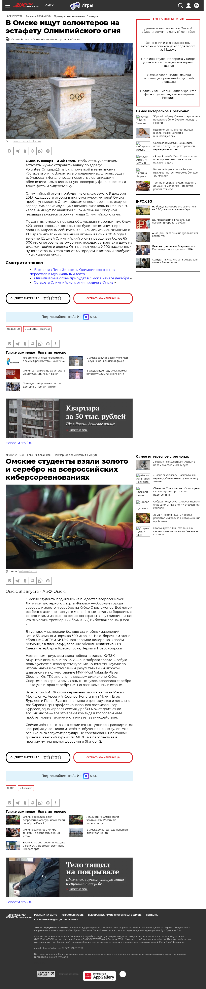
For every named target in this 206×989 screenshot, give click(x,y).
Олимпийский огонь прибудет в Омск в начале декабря (81, 278)
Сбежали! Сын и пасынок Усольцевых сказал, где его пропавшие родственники (176, 491)
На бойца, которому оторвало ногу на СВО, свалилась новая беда (174, 208)
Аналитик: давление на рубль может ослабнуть (175, 234)
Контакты (152, 915)
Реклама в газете (72, 915)
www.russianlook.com (27, 141)
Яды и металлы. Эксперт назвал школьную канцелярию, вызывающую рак (173, 133)
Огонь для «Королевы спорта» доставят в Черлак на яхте (42, 385)
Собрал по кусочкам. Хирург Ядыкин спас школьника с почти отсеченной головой (176, 504)
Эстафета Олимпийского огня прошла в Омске (73, 282)
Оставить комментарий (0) (103, 298)
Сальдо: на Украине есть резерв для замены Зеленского (175, 261)
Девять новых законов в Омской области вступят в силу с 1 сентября (168, 30)
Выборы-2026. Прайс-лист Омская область (114, 915)
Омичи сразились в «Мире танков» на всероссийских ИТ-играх (42, 833)
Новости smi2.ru (19, 443)
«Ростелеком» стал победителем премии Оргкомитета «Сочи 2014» (44, 359)
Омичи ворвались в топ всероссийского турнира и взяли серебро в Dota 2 (44, 820)
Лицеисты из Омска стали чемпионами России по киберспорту (103, 820)
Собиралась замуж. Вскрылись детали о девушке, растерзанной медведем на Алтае (174, 146)
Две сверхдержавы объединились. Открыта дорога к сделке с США (174, 248)
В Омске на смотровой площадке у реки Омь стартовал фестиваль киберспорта (44, 845)
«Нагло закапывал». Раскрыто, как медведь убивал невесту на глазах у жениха (175, 478)
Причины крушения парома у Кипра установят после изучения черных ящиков (168, 62)
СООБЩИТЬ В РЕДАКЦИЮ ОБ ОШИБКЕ (56, 919)
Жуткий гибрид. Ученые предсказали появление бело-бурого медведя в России (176, 119)
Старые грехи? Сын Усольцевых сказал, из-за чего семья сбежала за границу (175, 531)
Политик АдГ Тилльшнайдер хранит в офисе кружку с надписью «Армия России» (168, 94)
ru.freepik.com (28, 571)
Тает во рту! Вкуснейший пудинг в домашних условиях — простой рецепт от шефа (174, 186)
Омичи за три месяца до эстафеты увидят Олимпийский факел (44, 372)
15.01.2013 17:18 (14, 16)
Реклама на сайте (45, 915)
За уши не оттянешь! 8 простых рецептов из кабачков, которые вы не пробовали (176, 518)
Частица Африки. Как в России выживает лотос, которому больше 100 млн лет (175, 172)
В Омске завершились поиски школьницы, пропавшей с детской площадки (168, 78)
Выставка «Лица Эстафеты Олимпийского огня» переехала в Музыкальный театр (72, 272)
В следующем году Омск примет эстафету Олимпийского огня (107, 372)
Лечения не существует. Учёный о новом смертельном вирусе (174, 463)
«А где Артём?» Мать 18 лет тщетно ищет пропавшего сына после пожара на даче (175, 159)
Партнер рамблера (68, 974)
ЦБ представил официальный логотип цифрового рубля (171, 221)
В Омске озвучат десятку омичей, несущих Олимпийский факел (107, 359)
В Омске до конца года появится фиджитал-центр (107, 831)
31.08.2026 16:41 (15, 454)
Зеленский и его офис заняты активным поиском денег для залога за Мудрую (168, 46)
